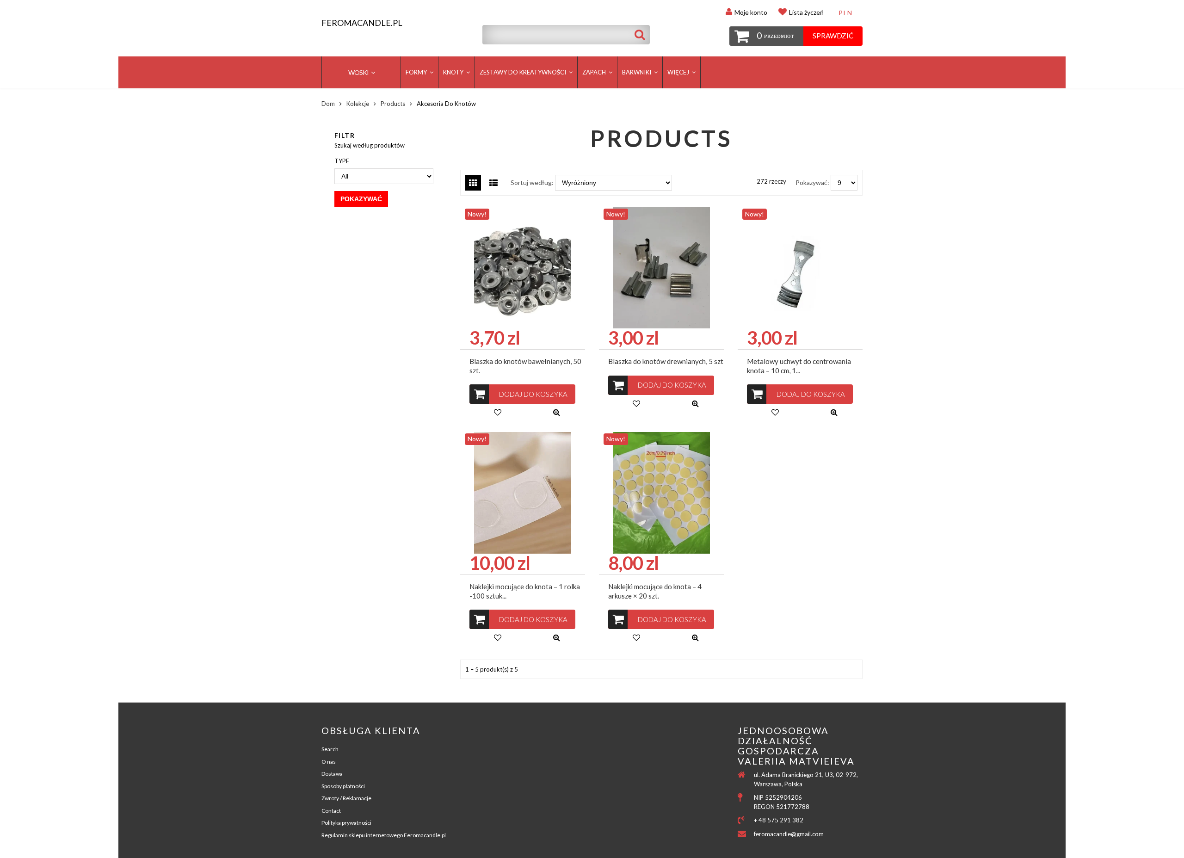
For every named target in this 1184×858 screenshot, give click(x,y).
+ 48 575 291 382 (778, 820)
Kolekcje (357, 103)
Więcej (679, 72)
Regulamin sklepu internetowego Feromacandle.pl (383, 835)
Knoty (454, 72)
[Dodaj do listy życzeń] (497, 412)
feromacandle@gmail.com (789, 834)
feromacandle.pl (361, 23)
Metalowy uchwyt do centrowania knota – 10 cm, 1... (799, 366)
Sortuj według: (532, 182)
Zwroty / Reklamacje (346, 798)
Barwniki (637, 72)
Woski (359, 72)
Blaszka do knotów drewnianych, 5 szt (665, 361)
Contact (331, 810)
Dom (328, 103)
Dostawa (332, 773)
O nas (328, 761)
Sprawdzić (833, 35)
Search (330, 749)
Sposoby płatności (343, 786)
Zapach (594, 72)
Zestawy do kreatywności (523, 72)
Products (393, 103)
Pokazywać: (812, 182)
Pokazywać (361, 199)
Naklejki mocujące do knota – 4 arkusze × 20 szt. (655, 591)
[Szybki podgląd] (556, 412)
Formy (417, 72)
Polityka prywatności (346, 822)
